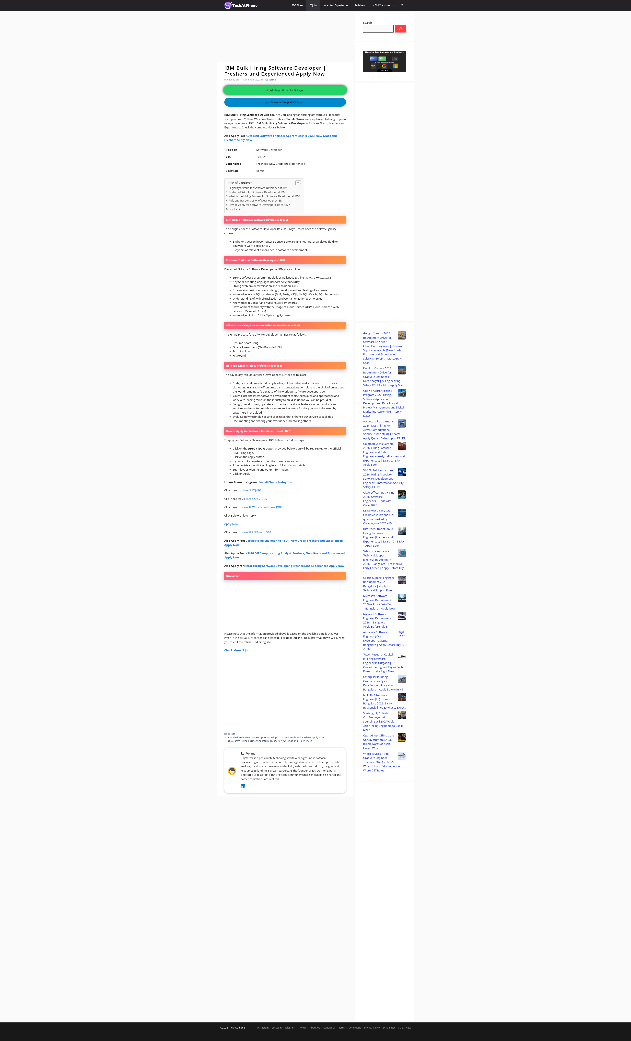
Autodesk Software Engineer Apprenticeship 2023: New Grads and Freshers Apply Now (276, 737)
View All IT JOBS (251, 490)
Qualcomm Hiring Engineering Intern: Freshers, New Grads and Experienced (270, 740)
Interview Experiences (336, 5)
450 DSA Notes (381, 5)
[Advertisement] (285, 36)
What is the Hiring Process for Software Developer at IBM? (264, 196)
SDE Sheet (297, 5)
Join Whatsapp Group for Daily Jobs (285, 90)
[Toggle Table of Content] (296, 183)
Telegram (290, 1027)
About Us (315, 1027)
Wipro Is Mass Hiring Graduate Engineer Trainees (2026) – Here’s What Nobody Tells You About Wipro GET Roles (382, 762)
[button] (402, 5)
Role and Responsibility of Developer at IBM (255, 200)
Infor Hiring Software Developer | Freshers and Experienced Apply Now (294, 566)
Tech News (361, 5)
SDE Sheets (404, 1027)
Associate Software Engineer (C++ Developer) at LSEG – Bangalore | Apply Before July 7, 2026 (383, 640)
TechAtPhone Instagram (275, 482)
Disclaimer (235, 209)
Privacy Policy (372, 1027)
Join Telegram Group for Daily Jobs (285, 102)
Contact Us (329, 1027)
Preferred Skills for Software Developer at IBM (257, 192)
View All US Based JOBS (256, 532)
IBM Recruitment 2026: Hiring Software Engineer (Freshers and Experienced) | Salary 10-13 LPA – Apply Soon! (383, 537)
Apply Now (231, 524)
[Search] (400, 29)
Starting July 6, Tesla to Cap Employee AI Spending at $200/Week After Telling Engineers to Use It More (383, 721)
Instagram (263, 1027)
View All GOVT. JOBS (254, 499)
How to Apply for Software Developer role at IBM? (259, 205)
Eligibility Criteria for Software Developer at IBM (258, 188)
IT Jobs (313, 5)
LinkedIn (277, 1027)
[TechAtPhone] (241, 5)
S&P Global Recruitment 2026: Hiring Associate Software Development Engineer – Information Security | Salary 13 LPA (384, 478)
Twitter (302, 1027)
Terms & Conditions (350, 1027)
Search (367, 22)
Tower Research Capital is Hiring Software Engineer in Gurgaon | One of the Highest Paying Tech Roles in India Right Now (383, 663)
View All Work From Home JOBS (262, 507)
